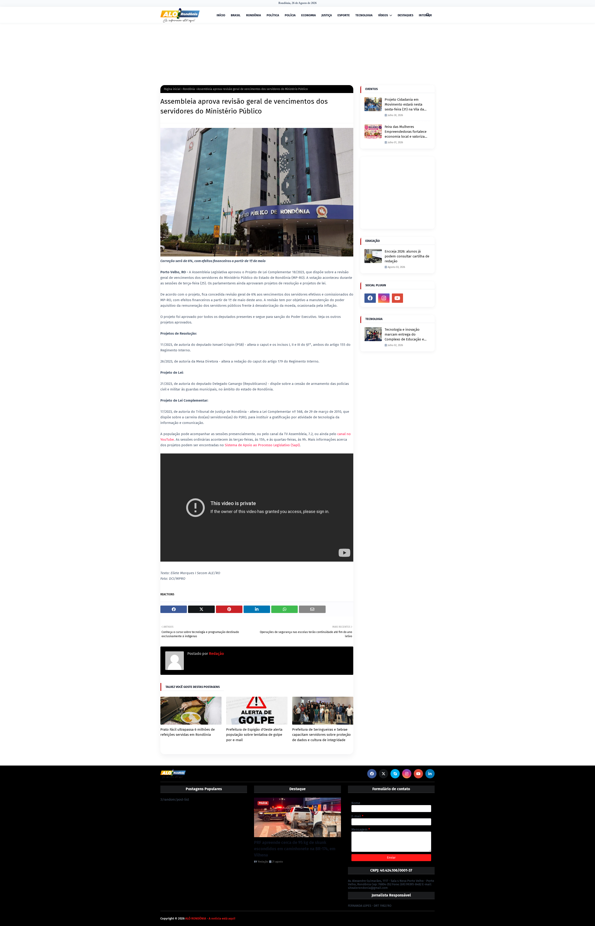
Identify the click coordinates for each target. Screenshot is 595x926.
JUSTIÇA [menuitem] (326, 15)
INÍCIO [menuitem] (221, 15)
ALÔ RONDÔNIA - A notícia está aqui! (210, 918)
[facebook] (370, 298)
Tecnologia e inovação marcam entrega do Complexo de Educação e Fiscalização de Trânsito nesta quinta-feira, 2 (404, 334)
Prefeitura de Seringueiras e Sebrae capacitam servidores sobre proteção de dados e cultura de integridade (321, 734)
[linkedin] (430, 773)
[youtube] (397, 298)
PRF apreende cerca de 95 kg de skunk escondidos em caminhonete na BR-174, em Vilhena (294, 849)
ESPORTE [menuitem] (343, 15)
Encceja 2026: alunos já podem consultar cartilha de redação (407, 256)
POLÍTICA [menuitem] (273, 15)
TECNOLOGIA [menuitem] (364, 15)
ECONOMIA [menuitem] (308, 15)
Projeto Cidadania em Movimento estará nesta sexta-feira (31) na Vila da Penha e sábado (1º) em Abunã (404, 104)
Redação (216, 653)
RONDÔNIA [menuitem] (253, 15)
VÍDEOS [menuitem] (383, 15)
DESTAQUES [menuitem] (405, 15)
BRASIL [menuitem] (236, 15)
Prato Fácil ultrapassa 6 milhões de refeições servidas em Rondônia (187, 732)
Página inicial (172, 89)
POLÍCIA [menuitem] (290, 15)
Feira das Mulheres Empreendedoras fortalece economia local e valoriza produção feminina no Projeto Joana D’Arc (405, 132)
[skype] (395, 773)
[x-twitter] (383, 773)
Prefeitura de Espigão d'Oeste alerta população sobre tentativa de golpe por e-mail (254, 734)
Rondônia (189, 89)
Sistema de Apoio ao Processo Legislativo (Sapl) (262, 445)
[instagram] (384, 298)
